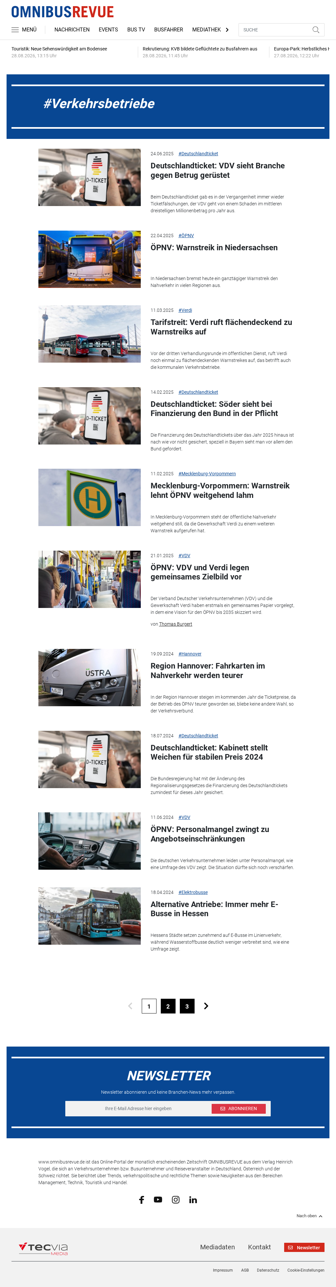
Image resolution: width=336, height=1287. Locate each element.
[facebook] (141, 1199)
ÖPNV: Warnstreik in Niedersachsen (214, 247)
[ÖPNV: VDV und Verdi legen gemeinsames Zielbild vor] (89, 579)
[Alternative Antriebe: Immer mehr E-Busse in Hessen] (89, 916)
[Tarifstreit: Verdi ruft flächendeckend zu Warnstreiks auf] (89, 334)
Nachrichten (72, 30)
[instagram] (175, 1199)
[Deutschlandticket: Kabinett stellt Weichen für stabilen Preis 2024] (89, 759)
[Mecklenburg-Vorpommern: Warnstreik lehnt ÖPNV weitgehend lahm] (89, 497)
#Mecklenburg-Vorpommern (207, 473)
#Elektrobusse (193, 892)
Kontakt (259, 1247)
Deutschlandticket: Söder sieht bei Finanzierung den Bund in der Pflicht (214, 409)
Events (108, 30)
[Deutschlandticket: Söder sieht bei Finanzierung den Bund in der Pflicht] (89, 416)
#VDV (184, 555)
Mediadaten (217, 1247)
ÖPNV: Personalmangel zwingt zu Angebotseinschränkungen (210, 834)
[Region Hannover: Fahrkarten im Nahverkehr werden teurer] (89, 677)
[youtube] (158, 1199)
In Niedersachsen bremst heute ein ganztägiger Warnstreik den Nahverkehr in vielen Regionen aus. (214, 282)
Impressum (223, 1270)
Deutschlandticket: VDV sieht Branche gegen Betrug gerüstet (218, 170)
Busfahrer (168, 30)
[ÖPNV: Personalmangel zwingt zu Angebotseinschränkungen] (89, 841)
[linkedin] (193, 1199)
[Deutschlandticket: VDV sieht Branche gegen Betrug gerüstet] (89, 177)
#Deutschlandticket (198, 153)
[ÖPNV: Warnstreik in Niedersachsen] (89, 259)
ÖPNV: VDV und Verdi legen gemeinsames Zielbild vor (200, 572)
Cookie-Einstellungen (306, 1270)
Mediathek (206, 30)
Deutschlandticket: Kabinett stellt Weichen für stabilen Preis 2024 (209, 752)
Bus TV (136, 30)
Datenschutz (268, 1270)
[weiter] (206, 1006)
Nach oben (307, 1216)
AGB (245, 1270)
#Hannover (189, 653)
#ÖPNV (186, 235)
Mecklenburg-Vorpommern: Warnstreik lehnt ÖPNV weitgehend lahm (220, 490)
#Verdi (185, 310)
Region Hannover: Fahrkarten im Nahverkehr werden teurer (208, 670)
